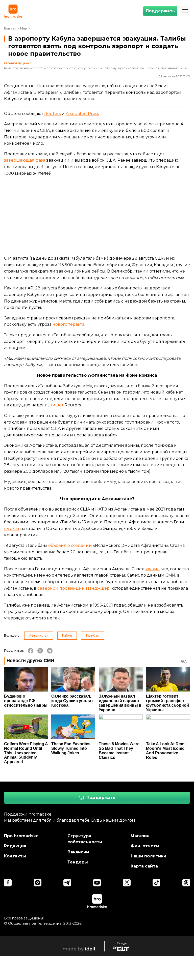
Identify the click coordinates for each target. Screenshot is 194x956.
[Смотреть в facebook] (8, 882)
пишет (56, 405)
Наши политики (148, 856)
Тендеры (77, 862)
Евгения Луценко (18, 63)
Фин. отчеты (145, 846)
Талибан (92, 635)
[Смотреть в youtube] (97, 882)
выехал (11, 528)
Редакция (15, 846)
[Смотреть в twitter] (127, 882)
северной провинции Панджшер (73, 588)
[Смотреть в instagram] (37, 882)
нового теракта (68, 324)
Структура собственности (84, 838)
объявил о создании (70, 545)
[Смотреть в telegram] (67, 882)
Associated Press (82, 113)
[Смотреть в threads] (186, 882)
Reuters (52, 113)
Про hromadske (21, 835)
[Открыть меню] (185, 11)
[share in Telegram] (50, 650)
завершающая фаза (24, 160)
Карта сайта (144, 866)
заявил (152, 568)
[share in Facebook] (30, 650)
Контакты (15, 856)
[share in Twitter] (40, 650)
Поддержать (160, 11)
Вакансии (78, 852)
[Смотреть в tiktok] (156, 882)
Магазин (140, 835)
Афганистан (38, 635)
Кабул (67, 635)
